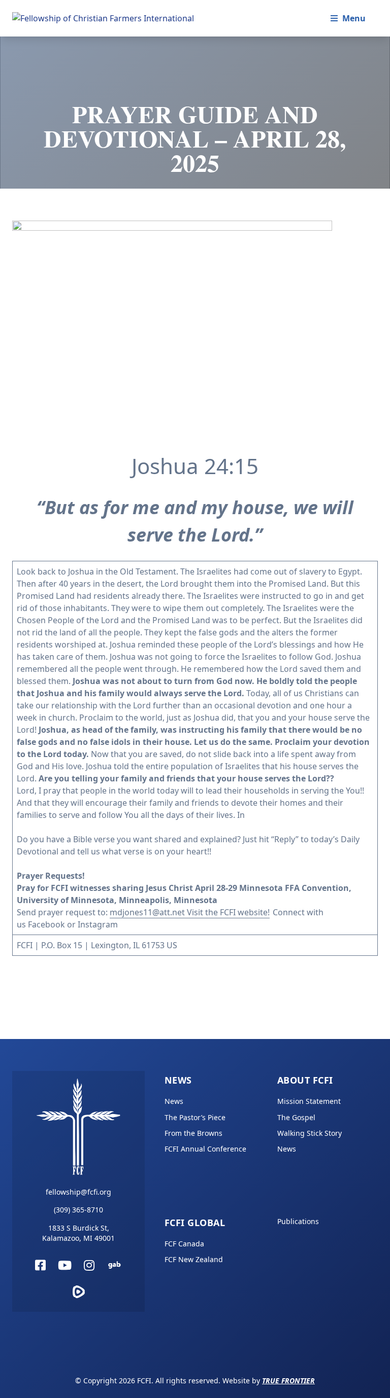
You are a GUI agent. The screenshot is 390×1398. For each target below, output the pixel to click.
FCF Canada (184, 1243)
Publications (298, 1221)
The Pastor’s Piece (195, 1117)
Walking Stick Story (309, 1133)
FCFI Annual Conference (205, 1149)
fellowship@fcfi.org (78, 1192)
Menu (354, 18)
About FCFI (305, 1080)
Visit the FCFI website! (227, 912)
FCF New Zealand (194, 1259)
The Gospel (296, 1117)
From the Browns (193, 1133)
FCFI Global (195, 1222)
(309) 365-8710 (78, 1209)
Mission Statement (309, 1101)
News (178, 1080)
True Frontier (288, 1380)
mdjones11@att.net (147, 912)
